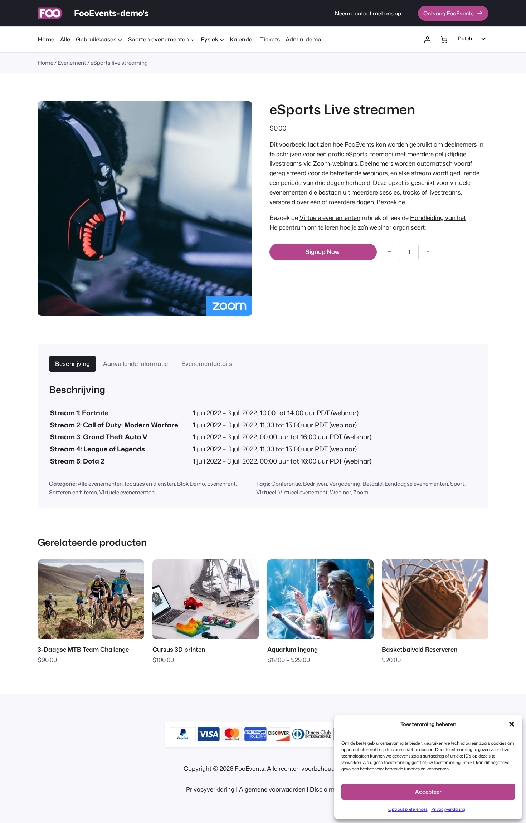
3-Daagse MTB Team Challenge (83, 649)
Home (45, 63)
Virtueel (266, 492)
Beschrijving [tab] (72, 363)
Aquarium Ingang (292, 649)
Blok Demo (191, 484)
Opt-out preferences (408, 809)
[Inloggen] (427, 39)
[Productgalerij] (145, 208)
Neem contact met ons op (368, 13)
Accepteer (428, 791)
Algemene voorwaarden (272, 789)
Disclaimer (325, 789)
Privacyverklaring (448, 809)
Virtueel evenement (303, 492)
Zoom (361, 492)
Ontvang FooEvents (448, 13)
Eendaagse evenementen (416, 484)
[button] (511, 724)
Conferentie (286, 484)
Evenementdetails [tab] (206, 363)
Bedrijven (315, 484)
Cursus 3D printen (178, 649)
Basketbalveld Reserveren (419, 649)
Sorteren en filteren (73, 492)
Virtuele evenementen (329, 218)
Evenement (72, 63)
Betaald (372, 484)
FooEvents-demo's (111, 13)
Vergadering (344, 484)
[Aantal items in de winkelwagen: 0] (443, 39)
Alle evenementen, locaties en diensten (126, 484)
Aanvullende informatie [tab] (135, 363)
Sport (457, 484)
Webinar (340, 492)
